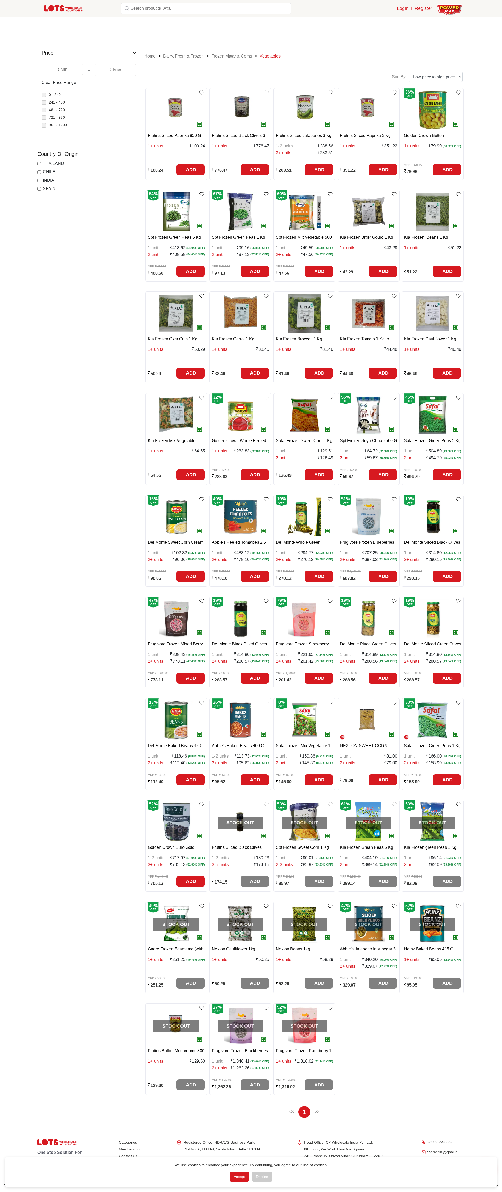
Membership (129, 1149)
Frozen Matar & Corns (231, 56)
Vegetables (270, 56)
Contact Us (128, 1156)
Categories (128, 1142)
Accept (239, 1176)
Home (150, 56)
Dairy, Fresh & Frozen (183, 56)
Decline (262, 1176)
